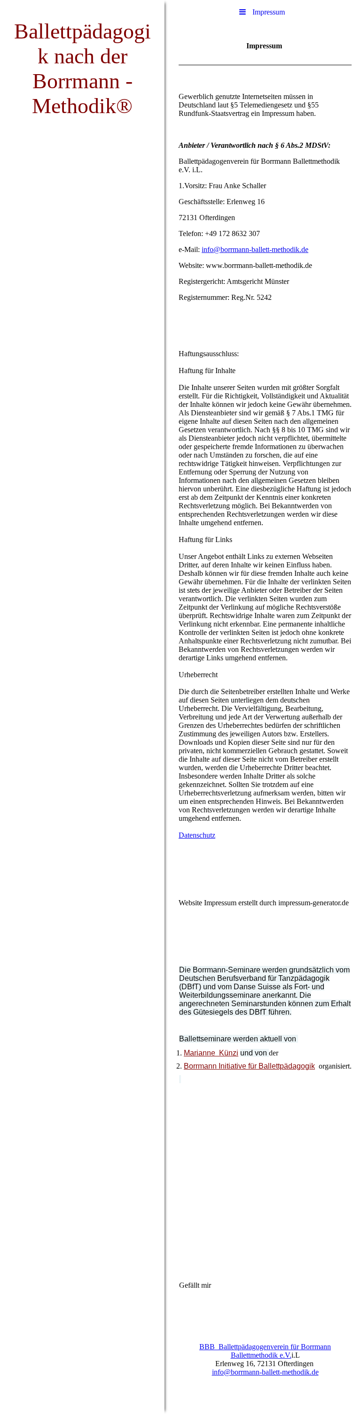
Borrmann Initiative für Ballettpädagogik (249, 1066)
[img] (82, 707)
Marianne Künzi (211, 1053)
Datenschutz (197, 835)
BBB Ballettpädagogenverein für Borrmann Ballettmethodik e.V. (265, 1351)
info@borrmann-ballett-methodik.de (255, 249)
